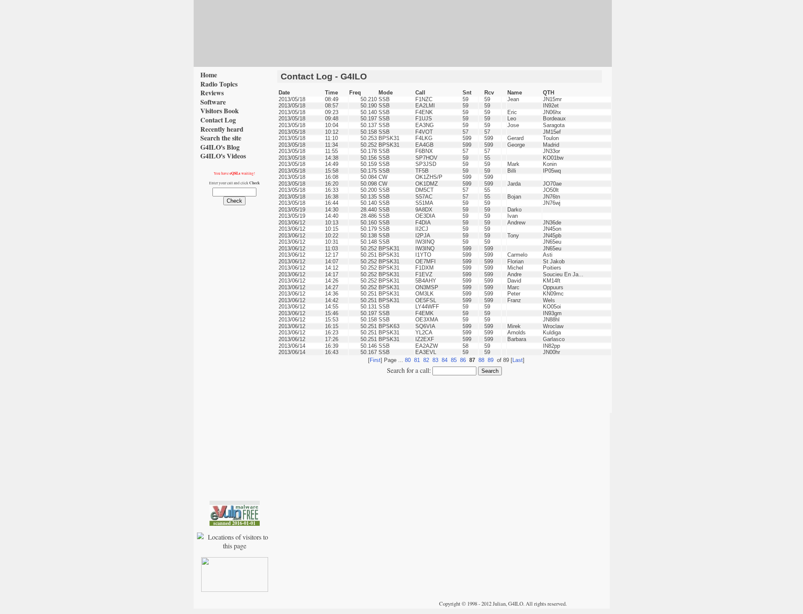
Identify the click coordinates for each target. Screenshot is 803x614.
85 (454, 360)
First (375, 360)
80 (408, 360)
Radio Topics (219, 84)
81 (417, 360)
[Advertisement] (444, 86)
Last (517, 360)
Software (213, 102)
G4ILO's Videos (223, 156)
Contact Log (218, 120)
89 (491, 360)
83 (435, 360)
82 (426, 360)
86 (463, 360)
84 (445, 360)
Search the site (220, 138)
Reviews (212, 92)
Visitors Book (219, 110)
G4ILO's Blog (220, 147)
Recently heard (221, 129)
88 (481, 360)
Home (208, 74)
